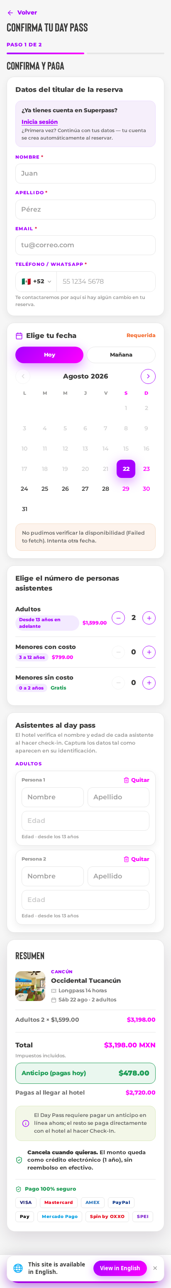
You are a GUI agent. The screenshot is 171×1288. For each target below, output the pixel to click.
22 (126, 469)
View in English (120, 1268)
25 (45, 488)
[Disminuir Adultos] (118, 618)
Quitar (140, 780)
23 (146, 469)
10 (24, 448)
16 (146, 448)
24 (24, 488)
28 (105, 488)
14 (106, 448)
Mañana (121, 354)
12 (65, 448)
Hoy (49, 354)
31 (24, 509)
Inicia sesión (40, 121)
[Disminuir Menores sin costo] (118, 683)
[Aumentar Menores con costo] (149, 652)
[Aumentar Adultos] (149, 618)
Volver (27, 12)
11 (45, 448)
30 (146, 488)
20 (85, 469)
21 (105, 469)
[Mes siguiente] (148, 376)
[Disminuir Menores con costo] (118, 652)
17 (24, 469)
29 (125, 488)
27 (85, 488)
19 (65, 469)
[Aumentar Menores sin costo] (149, 683)
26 (65, 488)
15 (126, 448)
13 (85, 448)
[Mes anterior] (22, 376)
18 (45, 469)
